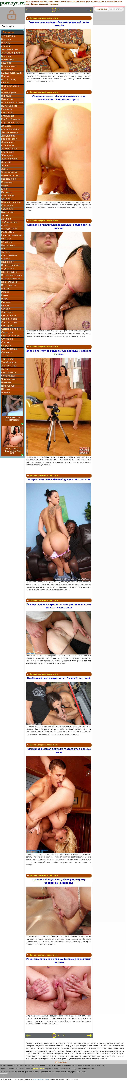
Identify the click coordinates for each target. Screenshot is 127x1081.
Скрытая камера (10, 336)
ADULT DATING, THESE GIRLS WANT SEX (12, 451)
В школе (6, 96)
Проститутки (8, 285)
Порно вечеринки (11, 275)
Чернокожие (8, 379)
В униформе (8, 93)
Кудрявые (7, 209)
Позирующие (9, 272)
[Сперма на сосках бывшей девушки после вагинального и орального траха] (58, 152)
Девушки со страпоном (8, 143)
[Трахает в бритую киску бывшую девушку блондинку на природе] (58, 911)
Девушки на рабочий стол (9, 137)
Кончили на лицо (11, 202)
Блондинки (7, 60)
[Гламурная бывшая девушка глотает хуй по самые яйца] (58, 804)
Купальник (7, 212)
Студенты (6, 352)
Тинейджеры (8, 362)
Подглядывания (10, 265)
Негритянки (8, 245)
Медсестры (7, 232)
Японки (5, 393)
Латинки (6, 219)
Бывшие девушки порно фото (44, 18)
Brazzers (6, 39)
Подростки (7, 269)
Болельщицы (8, 66)
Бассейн (6, 56)
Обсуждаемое (116, 9)
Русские (6, 302)
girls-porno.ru (38, 1068)
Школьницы (8, 386)
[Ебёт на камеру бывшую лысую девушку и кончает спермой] (58, 407)
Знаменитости (9, 172)
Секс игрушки (9, 322)
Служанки (7, 339)
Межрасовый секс (11, 235)
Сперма (5, 342)
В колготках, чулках (8, 81)
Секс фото (7, 326)
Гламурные (7, 116)
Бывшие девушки (11, 73)
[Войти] (12, 15)
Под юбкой (7, 262)
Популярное (101, 9)
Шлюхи (5, 389)
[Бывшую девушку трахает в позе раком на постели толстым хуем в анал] (58, 632)
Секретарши (8, 316)
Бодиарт (6, 63)
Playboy (5, 43)
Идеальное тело (10, 176)
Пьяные (5, 289)
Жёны (4, 169)
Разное (5, 292)
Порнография (9, 282)
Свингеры (7, 312)
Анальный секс (10, 50)
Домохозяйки (9, 149)
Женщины (7, 155)
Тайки (4, 356)
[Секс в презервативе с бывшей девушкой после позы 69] (58, 51)
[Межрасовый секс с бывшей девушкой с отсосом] (58, 532)
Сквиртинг (7, 332)
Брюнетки (7, 70)
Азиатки (6, 46)
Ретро (4, 299)
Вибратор (7, 99)
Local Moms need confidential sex (12, 419)
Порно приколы (10, 279)
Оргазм (5, 252)
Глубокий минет (10, 119)
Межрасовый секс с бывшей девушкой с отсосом (59, 480)
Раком (4, 295)
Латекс (5, 216)
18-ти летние (8, 36)
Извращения (8, 179)
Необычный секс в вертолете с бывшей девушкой (58, 678)
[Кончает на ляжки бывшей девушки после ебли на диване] (58, 281)
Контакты (61, 1062)
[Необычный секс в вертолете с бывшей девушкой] (58, 703)
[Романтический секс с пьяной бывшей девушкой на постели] (58, 990)
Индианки (6, 182)
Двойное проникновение (10, 127)
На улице (6, 242)
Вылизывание (9, 106)
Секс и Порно (9, 319)
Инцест (5, 186)
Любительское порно (9, 223)
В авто (5, 76)
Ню (3, 249)
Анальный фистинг (12, 53)
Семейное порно (11, 329)
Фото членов (8, 373)
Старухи (6, 346)
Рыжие (5, 306)
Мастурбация (9, 229)
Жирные (6, 162)
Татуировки (8, 359)
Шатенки (6, 383)
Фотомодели (8, 376)
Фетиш (5, 369)
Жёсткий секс (9, 159)
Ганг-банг (6, 109)
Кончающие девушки (8, 197)
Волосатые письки (12, 103)
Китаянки (6, 192)
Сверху (5, 309)
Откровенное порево (9, 257)
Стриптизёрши (9, 349)
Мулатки (6, 239)
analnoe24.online (40, 1079)
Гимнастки (7, 113)
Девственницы (9, 133)
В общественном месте (11, 87)
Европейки (7, 152)
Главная (8, 32)
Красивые (7, 205)
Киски (4, 189)
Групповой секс (10, 123)
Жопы (4, 166)
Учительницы (9, 366)
